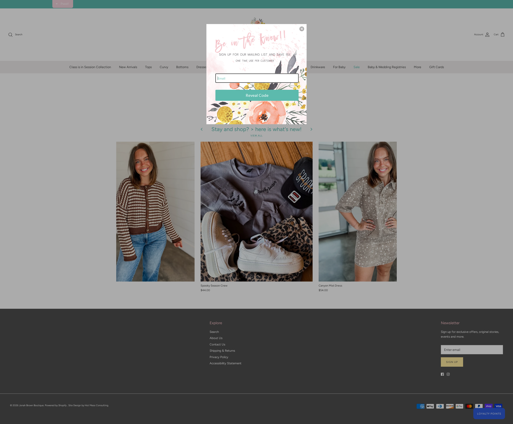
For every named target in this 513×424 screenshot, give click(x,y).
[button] (301, 28)
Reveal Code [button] (257, 95)
